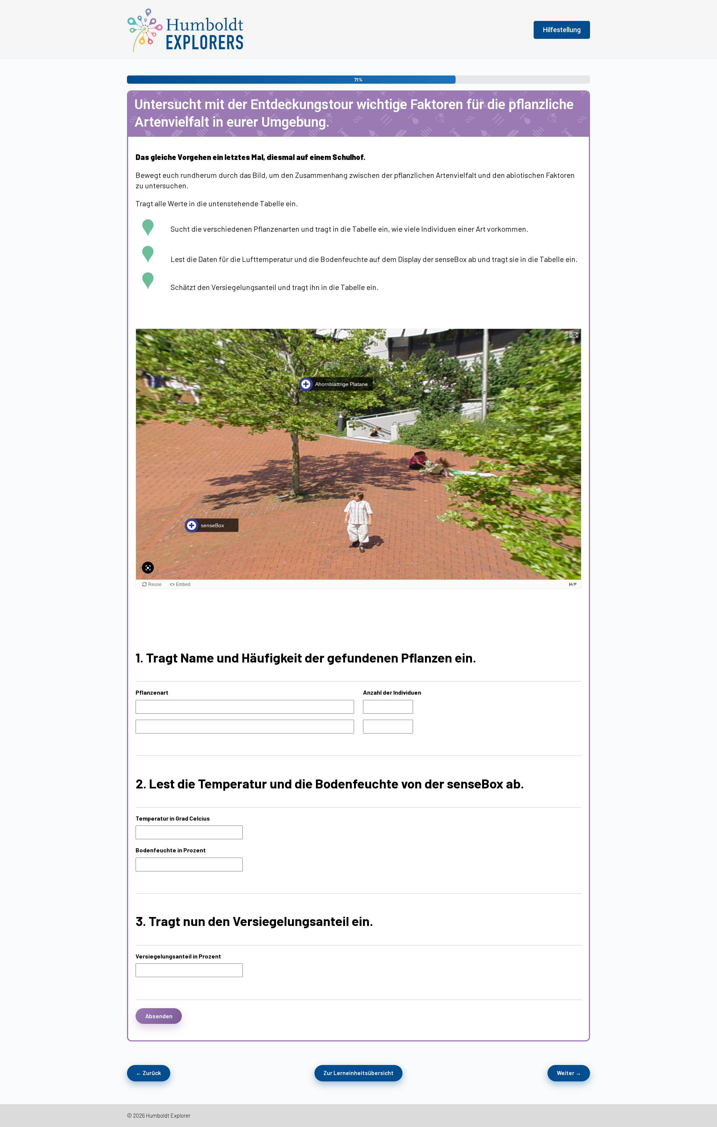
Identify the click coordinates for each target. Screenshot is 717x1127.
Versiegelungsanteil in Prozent (178, 956)
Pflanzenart (152, 692)
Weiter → (569, 1072)
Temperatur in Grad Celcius (173, 818)
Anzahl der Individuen (392, 692)
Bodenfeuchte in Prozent (171, 849)
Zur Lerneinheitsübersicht (358, 1072)
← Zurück (148, 1072)
